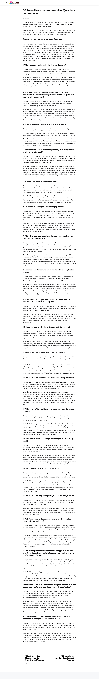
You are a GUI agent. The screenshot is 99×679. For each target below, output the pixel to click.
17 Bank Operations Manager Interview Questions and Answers (34, 658)
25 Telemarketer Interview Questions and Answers (64, 658)
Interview (27, 652)
